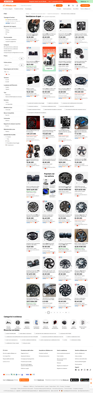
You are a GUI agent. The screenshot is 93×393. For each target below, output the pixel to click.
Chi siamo (5, 350)
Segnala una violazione (62, 368)
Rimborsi (59, 362)
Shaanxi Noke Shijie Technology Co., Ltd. (49, 96)
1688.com (31, 386)
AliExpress (25, 386)
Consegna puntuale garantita (27, 358)
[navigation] (14, 163)
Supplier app (41, 380)
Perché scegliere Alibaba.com (9, 353)
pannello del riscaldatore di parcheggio (36, 103)
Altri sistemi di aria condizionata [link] (68, 13)
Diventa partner (78, 364)
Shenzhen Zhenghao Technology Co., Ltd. (81, 42)
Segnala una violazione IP (62, 365)
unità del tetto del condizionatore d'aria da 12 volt (46, 333)
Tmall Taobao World (39, 386)
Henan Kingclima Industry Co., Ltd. (33, 40)
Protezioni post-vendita (26, 361)
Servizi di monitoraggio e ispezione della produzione (27, 365)
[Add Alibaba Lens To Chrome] (24, 379)
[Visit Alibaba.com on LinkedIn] (79, 370)
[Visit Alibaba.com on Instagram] (84, 370)
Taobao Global (52, 386)
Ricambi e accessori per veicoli (38, 13)
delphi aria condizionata (53, 103)
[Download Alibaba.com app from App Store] (74, 379)
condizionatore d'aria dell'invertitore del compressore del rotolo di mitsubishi (22, 336)
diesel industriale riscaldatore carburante (53, 109)
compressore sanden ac (33, 106)
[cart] (73, 5)
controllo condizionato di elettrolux (29, 339)
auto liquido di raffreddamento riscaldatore (37, 112)
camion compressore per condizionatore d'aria (50, 339)
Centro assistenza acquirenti (63, 353)
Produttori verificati (43, 353)
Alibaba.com (66, 380)
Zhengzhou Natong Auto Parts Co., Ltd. (81, 136)
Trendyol (62, 386)
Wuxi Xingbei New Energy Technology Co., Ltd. (81, 98)
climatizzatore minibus (76, 339)
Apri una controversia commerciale (62, 359)
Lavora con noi (6, 361)
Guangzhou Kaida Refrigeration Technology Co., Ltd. (65, 96)
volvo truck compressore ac (12, 339)
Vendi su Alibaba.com (80, 353)
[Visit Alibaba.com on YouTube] (87, 370)
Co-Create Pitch (6, 356)
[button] (54, 5)
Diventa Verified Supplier (80, 361)
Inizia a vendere (78, 356)
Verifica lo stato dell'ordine (81, 358)
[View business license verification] (59, 391)
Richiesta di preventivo (44, 356)
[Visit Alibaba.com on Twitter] (82, 370)
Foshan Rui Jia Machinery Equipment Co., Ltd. (49, 136)
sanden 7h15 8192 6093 (11, 333)
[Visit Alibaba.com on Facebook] (76, 370)
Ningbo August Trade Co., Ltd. (81, 165)
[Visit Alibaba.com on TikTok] (90, 370)
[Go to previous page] (45, 312)
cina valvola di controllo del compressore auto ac (76, 109)
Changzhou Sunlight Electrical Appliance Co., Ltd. (81, 194)
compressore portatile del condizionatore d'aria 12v (52, 336)
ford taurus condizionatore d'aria (49, 106)
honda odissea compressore (25, 333)
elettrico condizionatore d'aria (73, 336)
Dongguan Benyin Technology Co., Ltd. (33, 139)
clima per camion (26, 343)
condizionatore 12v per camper (12, 343)
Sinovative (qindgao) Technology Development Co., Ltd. (33, 165)
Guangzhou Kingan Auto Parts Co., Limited (49, 42)
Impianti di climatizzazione (53, 13)
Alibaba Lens (10, 380)
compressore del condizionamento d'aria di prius (72, 103)
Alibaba (27, 13)
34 (65, 312)
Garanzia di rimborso (25, 356)
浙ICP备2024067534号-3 (83, 390)
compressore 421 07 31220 (65, 333)
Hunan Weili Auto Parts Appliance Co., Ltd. (65, 165)
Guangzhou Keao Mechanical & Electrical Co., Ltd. (33, 68)
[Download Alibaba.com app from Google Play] (85, 379)
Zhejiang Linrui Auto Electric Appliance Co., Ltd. (81, 67)
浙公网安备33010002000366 (70, 390)
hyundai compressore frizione (34, 109)
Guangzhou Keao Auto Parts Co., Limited (49, 167)
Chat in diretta (60, 356)
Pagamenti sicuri (24, 353)
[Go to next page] (69, 312)
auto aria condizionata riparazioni (67, 106)
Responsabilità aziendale (8, 358)
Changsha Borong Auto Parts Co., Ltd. (65, 192)
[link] (91, 379)
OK (21, 58)
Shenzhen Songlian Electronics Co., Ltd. (65, 69)
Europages (67, 386)
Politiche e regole (25, 368)
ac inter (65, 339)
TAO (58, 386)
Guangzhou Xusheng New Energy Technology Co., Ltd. (33, 195)
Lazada (46, 386)
